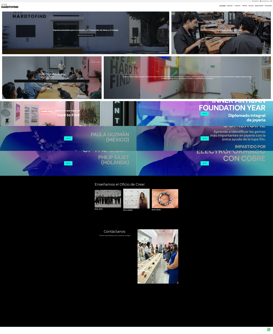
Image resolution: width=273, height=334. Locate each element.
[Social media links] (271, 1)
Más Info (68, 138)
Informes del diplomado (52, 81)
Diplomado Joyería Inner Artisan (85, 35)
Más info (205, 113)
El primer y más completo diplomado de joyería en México (221, 35)
